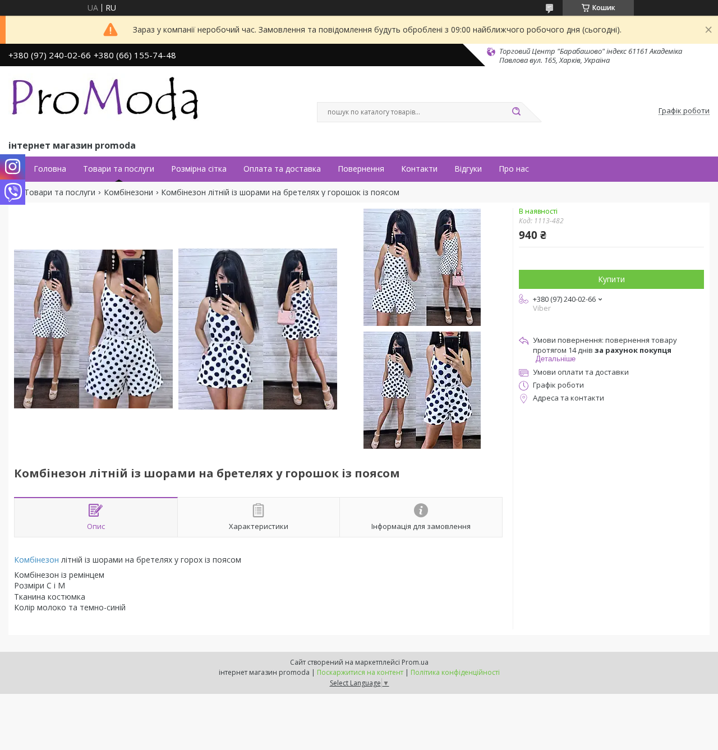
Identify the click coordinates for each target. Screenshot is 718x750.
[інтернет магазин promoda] (106, 101)
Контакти (419, 169)
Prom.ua (415, 662)
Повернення (361, 169)
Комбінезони (128, 192)
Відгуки (468, 169)
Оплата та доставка (282, 169)
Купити (611, 279)
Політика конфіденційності (455, 672)
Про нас (514, 169)
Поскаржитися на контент (360, 672)
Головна (50, 169)
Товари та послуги (118, 169)
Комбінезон (36, 559)
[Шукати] (516, 112)
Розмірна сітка (199, 169)
